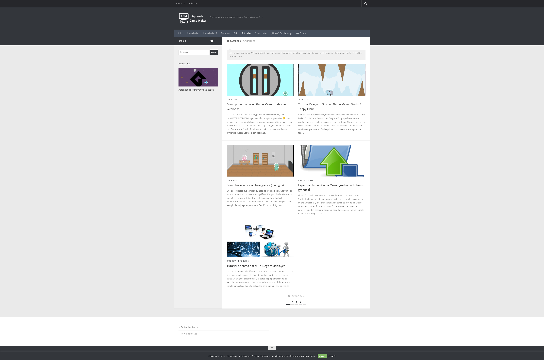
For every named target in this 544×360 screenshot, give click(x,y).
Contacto (180, 3)
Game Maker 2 (210, 33)
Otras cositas (261, 33)
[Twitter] (212, 41)
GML (235, 33)
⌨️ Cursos (301, 33)
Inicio (180, 33)
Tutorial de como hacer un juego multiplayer (256, 266)
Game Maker (193, 33)
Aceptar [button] (322, 356)
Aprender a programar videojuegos (196, 89)
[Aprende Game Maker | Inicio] (192, 18)
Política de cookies (189, 333)
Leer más (332, 356)
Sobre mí (193, 3)
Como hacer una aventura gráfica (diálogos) (255, 185)
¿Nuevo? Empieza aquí (281, 33)
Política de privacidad (190, 327)
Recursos (225, 33)
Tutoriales (246, 33)
